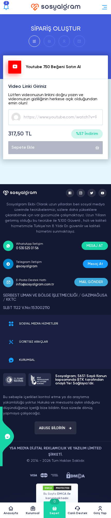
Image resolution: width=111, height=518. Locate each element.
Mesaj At (95, 264)
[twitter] (92, 193)
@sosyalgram (26, 266)
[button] (104, 7)
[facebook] (70, 193)
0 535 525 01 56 (27, 248)
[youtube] (102, 193)
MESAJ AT (94, 246)
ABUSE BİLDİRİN (52, 428)
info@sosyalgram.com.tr (35, 284)
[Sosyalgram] (55, 7)
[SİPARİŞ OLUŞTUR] (34, 41)
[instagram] (81, 193)
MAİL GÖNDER (91, 282)
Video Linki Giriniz (27, 86)
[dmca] (75, 475)
